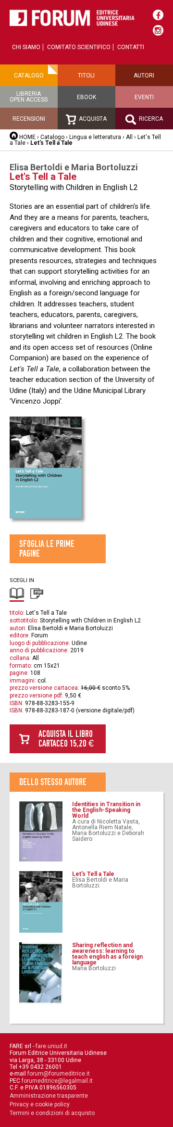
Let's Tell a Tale (93, 874)
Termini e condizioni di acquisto (52, 1113)
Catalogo (29, 75)
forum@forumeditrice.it (58, 1073)
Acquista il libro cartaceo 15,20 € (66, 738)
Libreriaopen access (29, 96)
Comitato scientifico (79, 47)
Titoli (86, 75)
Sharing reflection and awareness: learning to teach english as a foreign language (107, 954)
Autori (144, 75)
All (129, 137)
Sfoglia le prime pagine (46, 548)
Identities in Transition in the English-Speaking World (106, 810)
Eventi (144, 97)
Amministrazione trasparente (49, 1095)
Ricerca (150, 118)
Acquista (92, 118)
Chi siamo (26, 47)
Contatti (130, 47)
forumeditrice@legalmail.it (57, 1080)
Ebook (86, 97)
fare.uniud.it (51, 1046)
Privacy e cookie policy (40, 1104)
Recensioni (28, 118)
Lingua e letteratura (95, 137)
